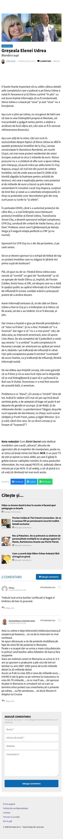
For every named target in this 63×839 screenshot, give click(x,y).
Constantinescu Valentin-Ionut (22, 621)
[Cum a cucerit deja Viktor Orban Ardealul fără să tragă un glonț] (6, 559)
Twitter (32, 481)
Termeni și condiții (11, 816)
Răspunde (9, 608)
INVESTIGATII (7, 46)
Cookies (6, 812)
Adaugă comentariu (12, 512)
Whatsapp (46, 481)
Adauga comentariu (31, 783)
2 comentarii (45, 61)
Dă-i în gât (7, 821)
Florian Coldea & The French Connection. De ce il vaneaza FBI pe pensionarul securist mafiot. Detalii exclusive (36, 520)
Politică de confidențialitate (15, 808)
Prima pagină (9, 804)
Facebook (18, 481)
